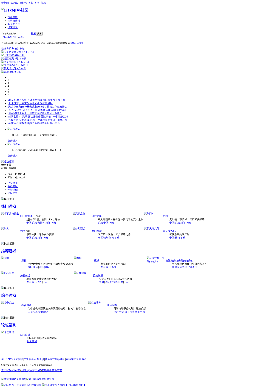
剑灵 (22, 231)
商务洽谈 (39, 359)
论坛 (21, 37)
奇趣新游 (43, 311)
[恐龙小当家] (15, 106)
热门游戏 (8, 206)
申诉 (121, 311)
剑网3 (166, 216)
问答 (37, 2)
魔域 (96, 260)
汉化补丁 (192, 267)
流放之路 (97, 216)
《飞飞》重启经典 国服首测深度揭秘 (45, 110)
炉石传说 (25, 275)
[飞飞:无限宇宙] (16, 110)
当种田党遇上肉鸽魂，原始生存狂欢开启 (44, 106)
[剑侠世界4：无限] (18, 116)
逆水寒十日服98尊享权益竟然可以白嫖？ (39, 113)
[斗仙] (11, 123)
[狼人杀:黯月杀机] (17, 100)
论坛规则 (13, 189)
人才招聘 (18, 359)
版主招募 (130, 311)
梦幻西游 (97, 231)
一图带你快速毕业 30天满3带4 (36, 103)
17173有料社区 (9, 37)
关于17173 (7, 359)
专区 (28, 222)
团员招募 (33, 311)
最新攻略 (44, 267)
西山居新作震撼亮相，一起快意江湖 (48, 116)
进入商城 (32, 341)
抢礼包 (23, 2)
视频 (43, 2)
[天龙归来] (13, 103)
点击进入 (13, 140)
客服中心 (60, 359)
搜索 (33, 33)
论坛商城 (25, 334)
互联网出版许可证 (52, 370)
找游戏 (14, 2)
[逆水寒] (12, 113)
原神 (23, 260)
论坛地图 (81, 359)
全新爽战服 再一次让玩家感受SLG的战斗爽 (43, 120)
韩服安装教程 (179, 267)
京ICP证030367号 (10, 370)
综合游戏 (8, 295)
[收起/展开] (7, 199)
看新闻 (5, 2)
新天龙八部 (14, 24)
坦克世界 (13, 27)
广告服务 (29, 359)
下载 (30, 2)
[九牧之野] (13, 120)
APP (39, 282)
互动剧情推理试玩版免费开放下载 (46, 100)
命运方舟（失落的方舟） (179, 260)
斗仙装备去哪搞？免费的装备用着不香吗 (37, 123)
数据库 (41, 222)
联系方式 (50, 359)
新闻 (48, 222)
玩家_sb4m (77, 42)
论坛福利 (8, 325)
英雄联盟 (13, 17)
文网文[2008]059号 (31, 370)
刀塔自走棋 (14, 20)
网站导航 (71, 359)
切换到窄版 (18, 48)
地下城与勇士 (27, 216)
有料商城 (13, 186)
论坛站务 (13, 193)
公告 (116, 311)
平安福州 (13, 183)
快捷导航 (6, 48)
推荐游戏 (8, 251)
